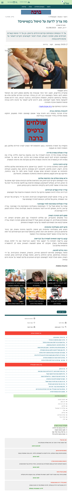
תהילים (63, 413)
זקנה (51, 44)
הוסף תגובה (61, 312)
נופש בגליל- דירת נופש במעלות (58, 482)
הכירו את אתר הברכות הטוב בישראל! (56, 384)
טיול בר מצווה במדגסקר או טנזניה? (57, 340)
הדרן (64, 419)
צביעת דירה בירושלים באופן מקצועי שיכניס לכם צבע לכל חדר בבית (49, 355)
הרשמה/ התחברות (23, 2)
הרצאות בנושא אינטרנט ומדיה (58, 461)
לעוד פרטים (36, 456)
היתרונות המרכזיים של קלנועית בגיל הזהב (36, 302)
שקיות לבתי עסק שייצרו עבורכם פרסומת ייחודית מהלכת (52, 352)
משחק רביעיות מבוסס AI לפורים (57, 391)
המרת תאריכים (61, 415)
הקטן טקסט (58, 327)
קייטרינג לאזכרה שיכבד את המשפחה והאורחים (54, 357)
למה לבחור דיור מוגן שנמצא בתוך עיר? (57, 284)
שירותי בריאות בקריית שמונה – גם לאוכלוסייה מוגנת (53, 376)
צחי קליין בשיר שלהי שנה (58, 432)
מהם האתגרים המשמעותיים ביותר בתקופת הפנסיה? (15, 284)
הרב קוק (63, 402)
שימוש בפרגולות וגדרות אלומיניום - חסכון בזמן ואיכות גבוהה (51, 347)
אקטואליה (52, 17)
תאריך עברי (62, 417)
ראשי (48, 7)
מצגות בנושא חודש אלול (58, 434)
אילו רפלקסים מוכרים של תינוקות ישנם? (55, 374)
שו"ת (30, 7)
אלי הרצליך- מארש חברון (59, 337)
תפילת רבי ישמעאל (60, 408)
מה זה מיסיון (62, 369)
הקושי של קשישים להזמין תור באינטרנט (36, 284)
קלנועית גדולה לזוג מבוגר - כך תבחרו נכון (57, 302)
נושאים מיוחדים (39, 7)
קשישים (57, 44)
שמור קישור (30, 327)
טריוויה (24, 7)
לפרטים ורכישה (36, 446)
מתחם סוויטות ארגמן (61, 450)
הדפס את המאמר (29, 318)
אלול (64, 410)
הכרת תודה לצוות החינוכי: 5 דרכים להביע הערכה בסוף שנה (51, 371)
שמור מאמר (30, 323)
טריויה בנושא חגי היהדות (58, 428)
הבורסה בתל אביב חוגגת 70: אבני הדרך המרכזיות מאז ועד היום (50, 389)
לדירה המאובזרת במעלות (36, 488)
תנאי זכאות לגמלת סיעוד (15, 304)
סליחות (63, 406)
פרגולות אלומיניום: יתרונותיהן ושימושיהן (56, 345)
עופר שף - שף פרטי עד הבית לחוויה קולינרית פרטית (53, 360)
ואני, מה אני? (63, 440)
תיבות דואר (10, 2)
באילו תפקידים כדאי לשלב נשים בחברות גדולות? (54, 342)
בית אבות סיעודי (45, 106)
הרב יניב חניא (61, 404)
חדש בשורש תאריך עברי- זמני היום (57, 386)
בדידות (45, 44)
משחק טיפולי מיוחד (61, 472)
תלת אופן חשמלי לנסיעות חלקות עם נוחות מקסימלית (52, 350)
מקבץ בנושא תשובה (60, 430)
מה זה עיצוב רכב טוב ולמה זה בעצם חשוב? (55, 381)
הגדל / (62, 327)
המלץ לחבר (61, 323)
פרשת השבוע (61, 399)
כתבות (60, 17)
